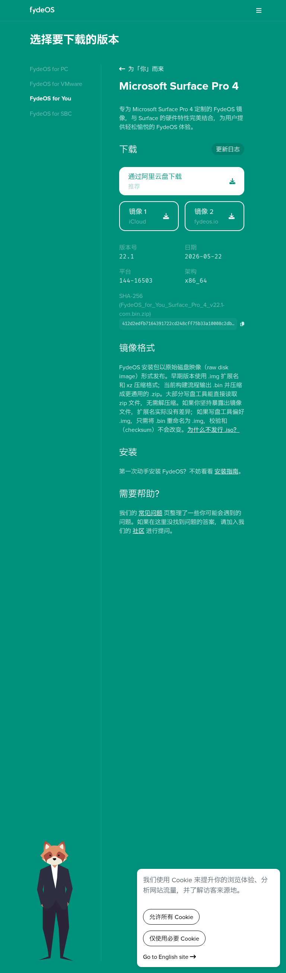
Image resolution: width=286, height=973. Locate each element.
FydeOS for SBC (51, 113)
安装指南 (226, 471)
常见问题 (150, 513)
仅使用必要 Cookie (174, 938)
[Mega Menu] (256, 10)
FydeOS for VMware (56, 84)
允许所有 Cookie (171, 917)
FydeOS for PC (49, 69)
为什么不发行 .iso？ (213, 430)
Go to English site (166, 957)
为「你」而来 (146, 69)
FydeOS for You (50, 98)
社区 (138, 531)
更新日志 (228, 149)
